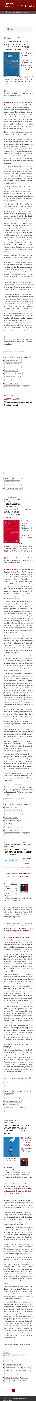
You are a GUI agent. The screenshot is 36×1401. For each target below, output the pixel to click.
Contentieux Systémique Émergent (17, 1098)
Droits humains (10, 376)
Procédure (23, 1107)
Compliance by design (22, 357)
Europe (24, 1377)
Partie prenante (11, 1107)
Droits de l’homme (11, 817)
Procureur (9, 1111)
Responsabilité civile (12, 386)
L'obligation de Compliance (20, 931)
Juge (7, 1380)
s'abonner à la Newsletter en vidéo (18, 873)
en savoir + (8, 357)
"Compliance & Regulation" (22, 81)
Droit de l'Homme (11, 370)
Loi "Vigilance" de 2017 (13, 383)
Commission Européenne (13, 1364)
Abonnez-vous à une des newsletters (19, 12)
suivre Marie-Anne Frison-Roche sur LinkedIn (27, 861)
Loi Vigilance (19, 380)
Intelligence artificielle (14, 488)
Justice (7, 1082)
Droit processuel (11, 1104)
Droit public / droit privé (14, 373)
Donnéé (8, 1370)
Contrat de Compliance (13, 363)
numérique (23, 1380)
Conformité (9, 1094)
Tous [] (11, 29)
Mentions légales (7, 1400)
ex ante (8, 380)
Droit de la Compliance (13, 367)
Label (14, 1380)
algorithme (19, 478)
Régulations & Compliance (12, 551)
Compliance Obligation (13, 360)
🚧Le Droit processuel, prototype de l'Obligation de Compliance (18, 852)
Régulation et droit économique (15, 351)
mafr (10, 3)
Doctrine (26, 1367)
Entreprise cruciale (12, 1377)
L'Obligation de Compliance (14, 827)
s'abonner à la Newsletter (19, 876)
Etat (21, 376)
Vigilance (26, 386)
